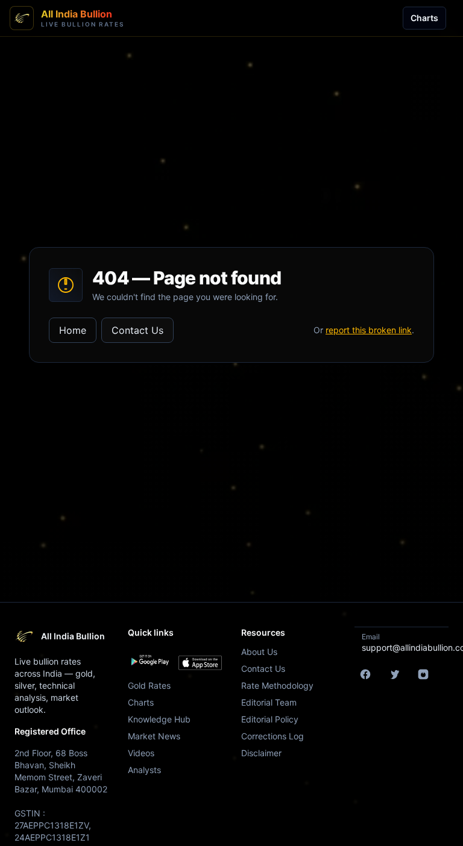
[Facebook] (365, 674)
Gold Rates (149, 685)
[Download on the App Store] (200, 663)
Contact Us (137, 330)
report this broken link (369, 330)
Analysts (144, 770)
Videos (141, 753)
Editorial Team (269, 702)
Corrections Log (272, 736)
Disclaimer (261, 753)
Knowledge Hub (159, 719)
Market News (154, 736)
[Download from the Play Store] (149, 660)
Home (72, 330)
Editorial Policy (269, 719)
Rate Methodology (277, 685)
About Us (259, 652)
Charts (424, 18)
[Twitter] (394, 674)
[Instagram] (423, 674)
